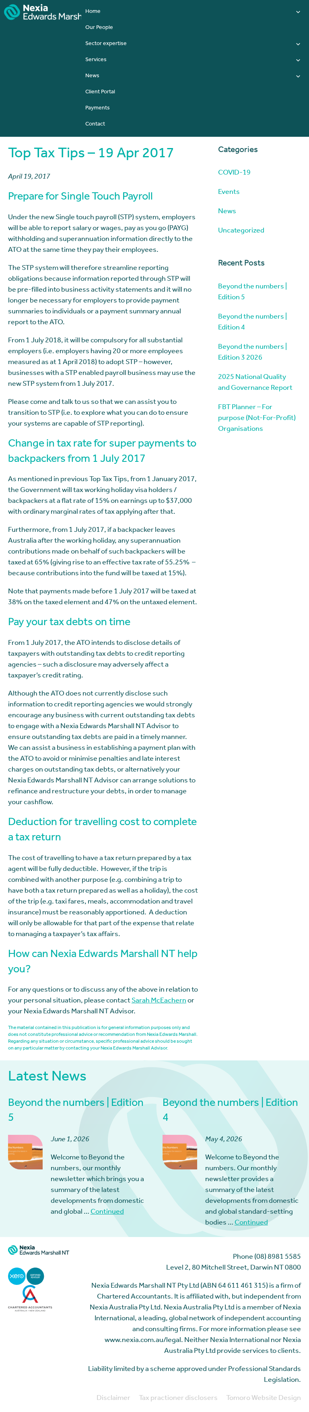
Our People (99, 28)
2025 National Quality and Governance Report (255, 383)
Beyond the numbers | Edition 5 (252, 293)
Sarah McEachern (159, 1001)
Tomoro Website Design (263, 1398)
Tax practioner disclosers (178, 1398)
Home (93, 12)
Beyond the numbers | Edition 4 (252, 323)
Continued (107, 1212)
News (92, 76)
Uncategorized (241, 231)
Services (96, 60)
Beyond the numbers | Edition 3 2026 (252, 353)
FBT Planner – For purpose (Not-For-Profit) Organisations (257, 418)
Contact (95, 125)
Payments (97, 108)
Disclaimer (113, 1398)
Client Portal (100, 92)
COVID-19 (234, 173)
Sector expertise (106, 44)
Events (229, 192)
